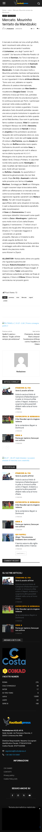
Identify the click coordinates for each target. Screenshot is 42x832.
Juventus (11, 297)
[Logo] (21, 2)
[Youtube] (29, 795)
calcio (10, 10)
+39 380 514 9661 (12, 755)
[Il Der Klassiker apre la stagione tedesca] (8, 419)
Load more (20, 553)
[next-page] (7, 447)
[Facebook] (12, 34)
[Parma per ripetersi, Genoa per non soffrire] (8, 438)
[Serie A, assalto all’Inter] (8, 391)
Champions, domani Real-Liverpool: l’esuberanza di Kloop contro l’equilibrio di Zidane (31, 339)
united (5, 301)
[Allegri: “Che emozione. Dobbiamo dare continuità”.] (8, 537)
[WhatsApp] (22, 34)
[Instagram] (18, 795)
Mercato (24, 297)
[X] (17, 34)
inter (17, 297)
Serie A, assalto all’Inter (24, 391)
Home (4, 10)
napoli (31, 297)
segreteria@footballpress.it (15, 751)
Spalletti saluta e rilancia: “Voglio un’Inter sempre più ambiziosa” (11, 336)
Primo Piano (11, 16)
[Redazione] (3, 28)
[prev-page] (3, 447)
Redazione (10, 29)
